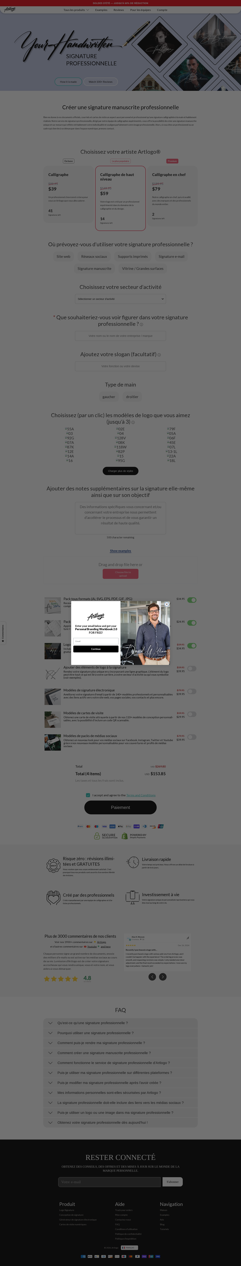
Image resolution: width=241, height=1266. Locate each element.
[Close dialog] (167, 604)
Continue (96, 649)
